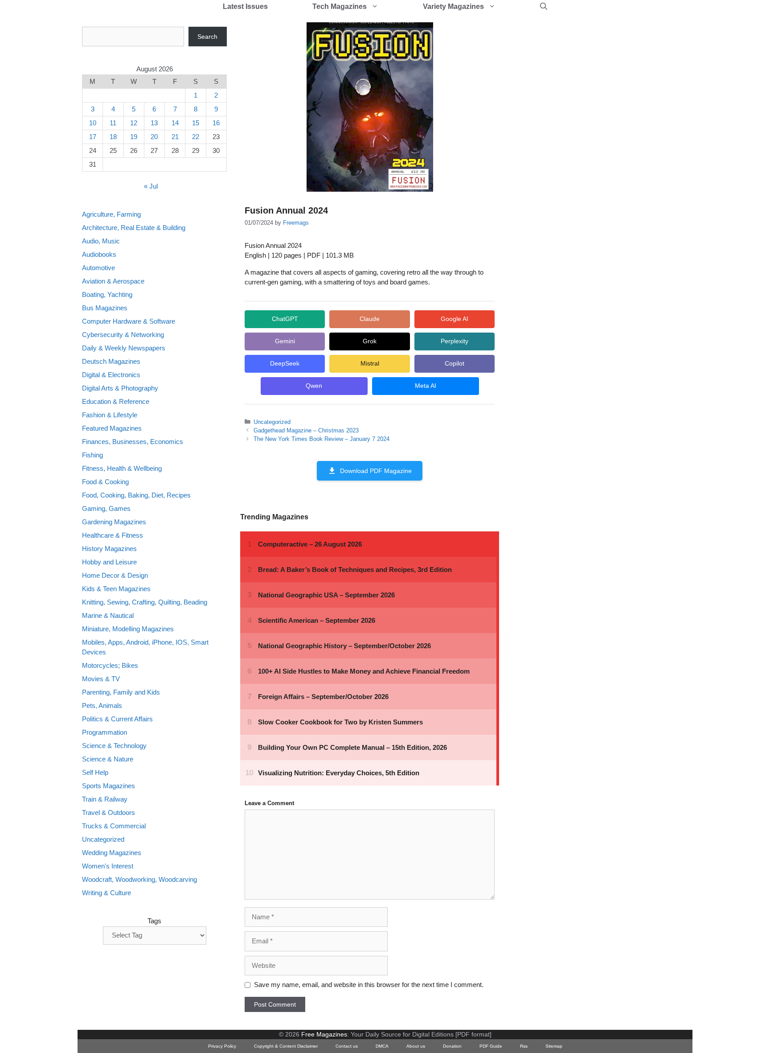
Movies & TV (101, 679)
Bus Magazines (104, 308)
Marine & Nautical (108, 615)
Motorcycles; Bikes (110, 666)
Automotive (98, 267)
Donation (452, 1046)
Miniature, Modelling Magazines (128, 629)
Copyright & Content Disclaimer (286, 1046)
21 (175, 136)
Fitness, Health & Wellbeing (122, 468)
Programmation (104, 732)
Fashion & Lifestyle (109, 415)
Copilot (454, 363)
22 (195, 136)
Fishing (92, 455)
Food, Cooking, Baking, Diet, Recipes (136, 495)
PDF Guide (490, 1046)
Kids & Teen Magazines (116, 588)
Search (207, 36)
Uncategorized (272, 422)
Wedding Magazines (111, 853)
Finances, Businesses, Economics (132, 441)
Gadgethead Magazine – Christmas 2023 (306, 430)
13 (154, 123)
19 (133, 136)
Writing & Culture (106, 893)
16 (216, 123)
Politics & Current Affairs (117, 719)
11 (113, 123)
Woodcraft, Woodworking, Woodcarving (139, 880)
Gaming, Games (106, 508)
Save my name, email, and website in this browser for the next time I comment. (368, 984)
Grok (370, 341)
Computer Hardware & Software (128, 321)
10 (92, 123)
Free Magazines (324, 1034)
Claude (370, 318)
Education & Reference (115, 401)
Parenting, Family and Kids (121, 692)
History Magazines (109, 548)
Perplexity (454, 341)
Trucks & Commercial (114, 826)
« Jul (151, 186)
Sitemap (553, 1046)
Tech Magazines (339, 6)
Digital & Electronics (111, 374)
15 (195, 123)
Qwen (314, 385)
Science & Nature (107, 759)
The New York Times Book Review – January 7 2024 (321, 439)
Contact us (347, 1046)
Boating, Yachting (107, 294)
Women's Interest (107, 866)
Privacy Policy (222, 1046)
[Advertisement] (579, 160)
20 (154, 136)
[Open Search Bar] (543, 6)
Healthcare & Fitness (112, 535)
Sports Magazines (108, 786)
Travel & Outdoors (108, 813)
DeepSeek (284, 363)
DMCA (382, 1046)
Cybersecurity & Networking (123, 334)
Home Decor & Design (115, 575)
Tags (154, 921)
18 (113, 136)
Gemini (285, 341)
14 (175, 123)
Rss (524, 1046)
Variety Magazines (453, 6)
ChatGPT (285, 318)
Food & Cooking (105, 481)
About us (415, 1046)
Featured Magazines (112, 428)
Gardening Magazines (114, 522)
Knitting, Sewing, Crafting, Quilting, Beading (144, 602)
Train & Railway (104, 799)
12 (133, 123)
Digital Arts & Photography (120, 388)
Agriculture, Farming (111, 214)
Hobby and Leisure (109, 562)
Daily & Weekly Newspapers (123, 348)
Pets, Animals (102, 706)
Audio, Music (101, 241)
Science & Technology (114, 746)
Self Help (95, 773)
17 (92, 136)
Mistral (369, 363)
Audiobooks (99, 254)
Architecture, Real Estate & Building (133, 227)
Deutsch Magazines (111, 361)
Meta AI (425, 385)
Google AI (454, 318)
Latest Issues (245, 6)
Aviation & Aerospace (113, 281)
